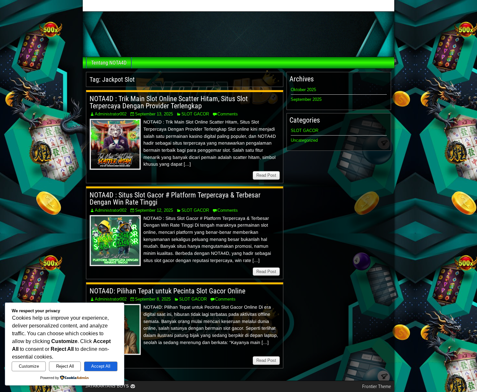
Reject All (65, 366)
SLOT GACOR (195, 114)
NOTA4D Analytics (238, 6)
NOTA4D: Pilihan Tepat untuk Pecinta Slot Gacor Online (167, 291)
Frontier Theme (376, 386)
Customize (29, 366)
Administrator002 (111, 114)
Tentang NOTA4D (109, 63)
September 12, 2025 (154, 210)
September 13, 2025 (154, 114)
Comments (227, 114)
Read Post (266, 175)
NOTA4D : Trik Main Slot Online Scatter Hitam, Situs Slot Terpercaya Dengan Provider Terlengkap (169, 102)
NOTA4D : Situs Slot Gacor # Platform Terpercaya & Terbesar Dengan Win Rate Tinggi (175, 198)
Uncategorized (304, 140)
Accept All (100, 366)
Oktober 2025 (303, 89)
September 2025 (306, 99)
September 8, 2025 (153, 299)
